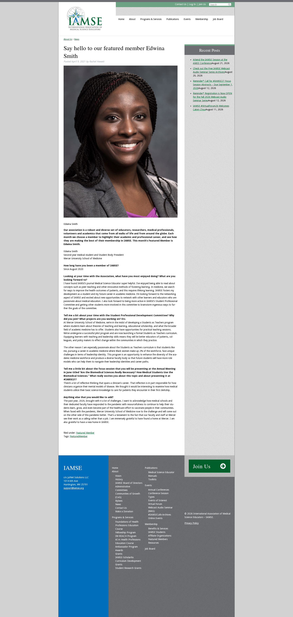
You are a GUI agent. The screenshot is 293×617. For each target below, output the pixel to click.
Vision (118, 475)
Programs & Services (151, 19)
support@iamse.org (74, 488)
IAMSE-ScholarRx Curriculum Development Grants (128, 561)
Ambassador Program (126, 546)
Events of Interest (157, 500)
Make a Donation (124, 511)
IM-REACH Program (125, 536)
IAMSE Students (156, 532)
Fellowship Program (125, 532)
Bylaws (118, 500)
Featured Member (85, 432)
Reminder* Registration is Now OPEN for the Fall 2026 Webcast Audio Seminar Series (212, 97)
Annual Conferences (158, 489)
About (132, 19)
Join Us (202, 4)
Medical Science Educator (161, 472)
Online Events (155, 518)
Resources (153, 542)
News (76, 39)
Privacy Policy (191, 523)
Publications (172, 19)
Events (187, 19)
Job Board (218, 19)
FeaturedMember (78, 436)
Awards (119, 550)
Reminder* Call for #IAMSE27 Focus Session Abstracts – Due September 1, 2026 (213, 84)
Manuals (152, 475)
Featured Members (158, 539)
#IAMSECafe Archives (159, 514)
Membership (201, 19)
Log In (192, 4)
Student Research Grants (128, 568)
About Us (68, 39)
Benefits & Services (158, 528)
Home (121, 19)
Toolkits (152, 479)
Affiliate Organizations (159, 535)
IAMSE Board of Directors (128, 483)
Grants (118, 553)
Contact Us (180, 4)
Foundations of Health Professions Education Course (127, 525)
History (119, 479)
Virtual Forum (155, 504)
